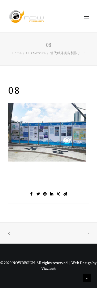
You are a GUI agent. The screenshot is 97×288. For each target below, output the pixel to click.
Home (17, 52)
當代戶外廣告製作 (63, 52)
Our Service (36, 52)
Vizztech (48, 268)
